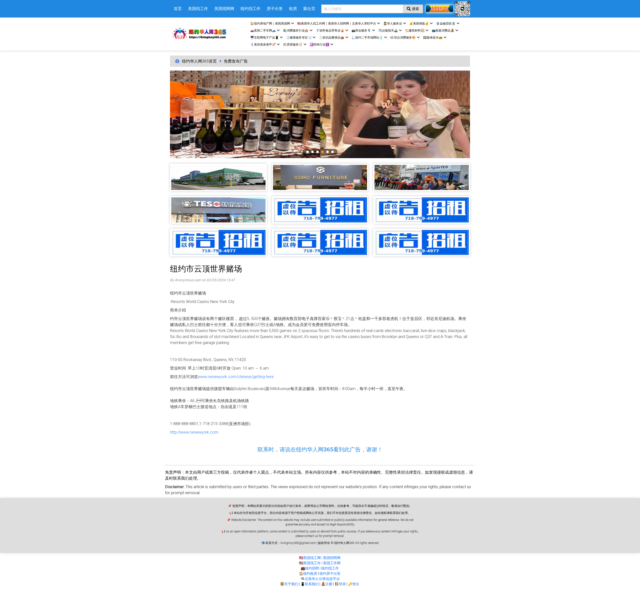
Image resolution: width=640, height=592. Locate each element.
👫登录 (340, 584)
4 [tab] (322, 152)
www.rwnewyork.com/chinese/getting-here (236, 376)
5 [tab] (327, 152)
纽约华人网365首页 (199, 61)
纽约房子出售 (330, 573)
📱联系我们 (309, 584)
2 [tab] (312, 152)
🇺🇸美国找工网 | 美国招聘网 (319, 558)
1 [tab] (307, 152)
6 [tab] (332, 152)
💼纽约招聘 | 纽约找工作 (320, 568)
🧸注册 (326, 584)
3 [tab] (317, 152)
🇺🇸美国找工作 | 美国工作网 (319, 563)
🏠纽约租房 (308, 573)
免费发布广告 (236, 61)
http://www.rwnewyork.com (194, 432)
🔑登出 (353, 584)
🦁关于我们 (289, 584)
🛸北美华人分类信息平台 (320, 579)
